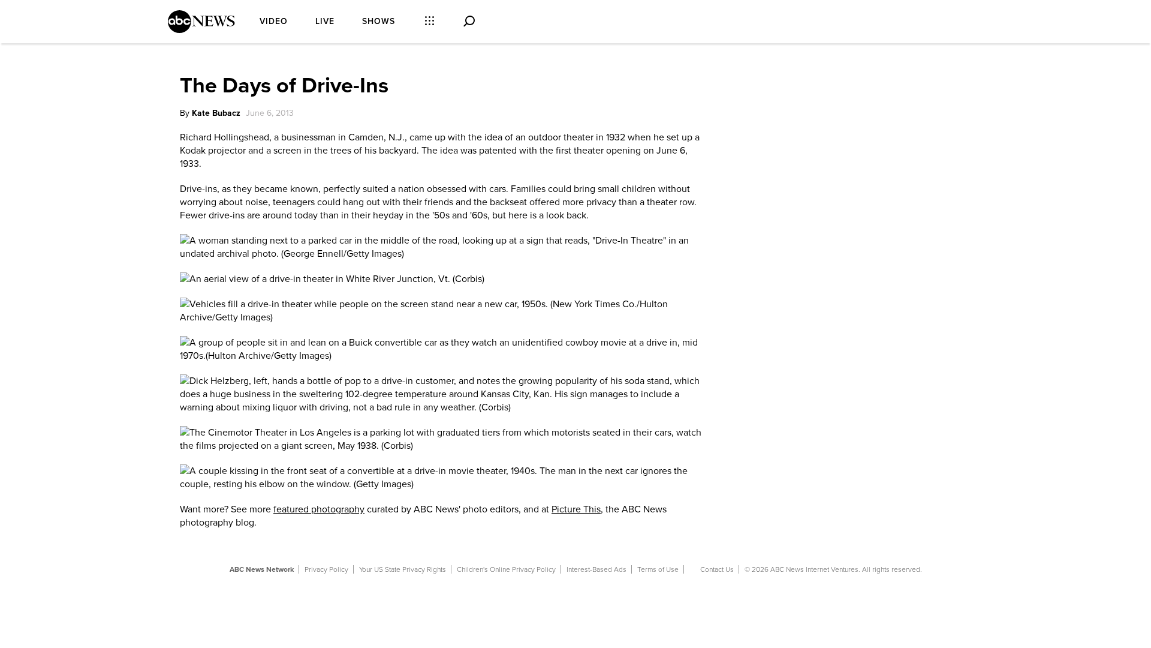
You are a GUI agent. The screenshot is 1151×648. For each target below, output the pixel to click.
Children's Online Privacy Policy (506, 569)
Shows (378, 21)
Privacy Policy (326, 569)
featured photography (318, 509)
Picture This (576, 509)
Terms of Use (658, 569)
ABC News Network (262, 569)
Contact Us (717, 569)
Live (325, 21)
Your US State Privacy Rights (402, 569)
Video (274, 21)
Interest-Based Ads (596, 569)
